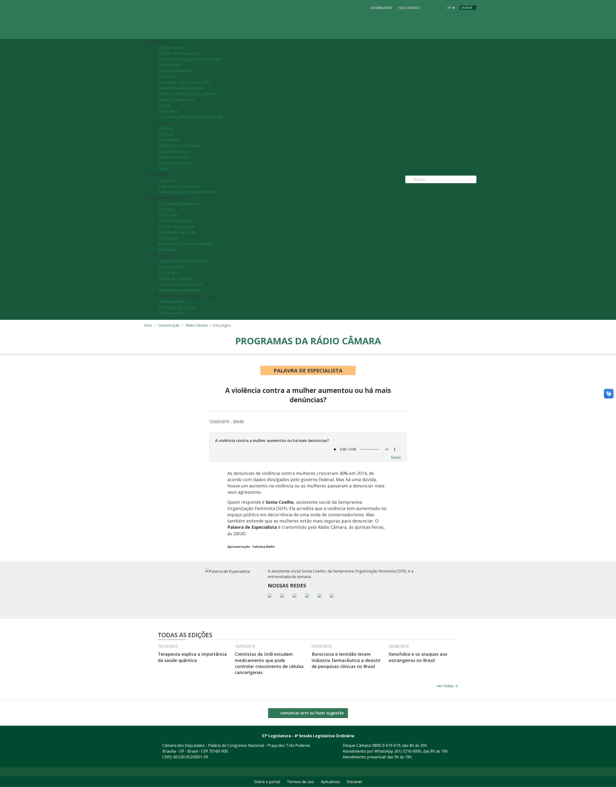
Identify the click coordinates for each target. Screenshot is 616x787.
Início (148, 325)
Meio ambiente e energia (181, 88)
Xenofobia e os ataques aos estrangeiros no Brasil (418, 657)
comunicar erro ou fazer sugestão (311, 713)
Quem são (168, 180)
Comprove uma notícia (179, 290)
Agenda (166, 128)
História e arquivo (175, 163)
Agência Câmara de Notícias (184, 261)
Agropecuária (171, 47)
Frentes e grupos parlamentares (188, 192)
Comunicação (169, 325)
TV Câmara (169, 272)
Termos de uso (300, 781)
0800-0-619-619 (386, 745)
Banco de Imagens (175, 278)
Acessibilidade (381, 8)
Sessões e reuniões (176, 220)
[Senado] (439, 7)
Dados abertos (172, 313)
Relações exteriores (176, 99)
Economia (167, 76)
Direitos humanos (175, 70)
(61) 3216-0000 (408, 751)
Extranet (354, 781)
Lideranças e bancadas (179, 186)
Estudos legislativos (176, 226)
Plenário (166, 209)
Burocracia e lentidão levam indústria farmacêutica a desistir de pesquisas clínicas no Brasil (346, 660)
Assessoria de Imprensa (180, 284)
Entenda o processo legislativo (186, 243)
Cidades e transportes (179, 53)
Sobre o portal (267, 781)
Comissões (168, 215)
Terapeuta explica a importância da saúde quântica (192, 657)
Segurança (168, 111)
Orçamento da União (177, 232)
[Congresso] (430, 7)
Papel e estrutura (174, 157)
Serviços (166, 134)
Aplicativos (330, 781)
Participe (167, 249)
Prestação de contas (177, 307)
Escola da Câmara (174, 151)
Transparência (172, 301)
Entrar (467, 8)
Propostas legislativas (179, 203)
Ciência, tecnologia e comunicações (190, 59)
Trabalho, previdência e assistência (190, 117)
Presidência (169, 140)
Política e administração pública (187, 93)
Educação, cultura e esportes (185, 82)
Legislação (168, 238)
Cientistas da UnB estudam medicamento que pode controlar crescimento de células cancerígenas (269, 663)
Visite (164, 168)
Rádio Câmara (171, 267)
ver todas (447, 685)
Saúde (164, 105)
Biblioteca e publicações (180, 145)
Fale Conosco (409, 8)
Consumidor (170, 65)
